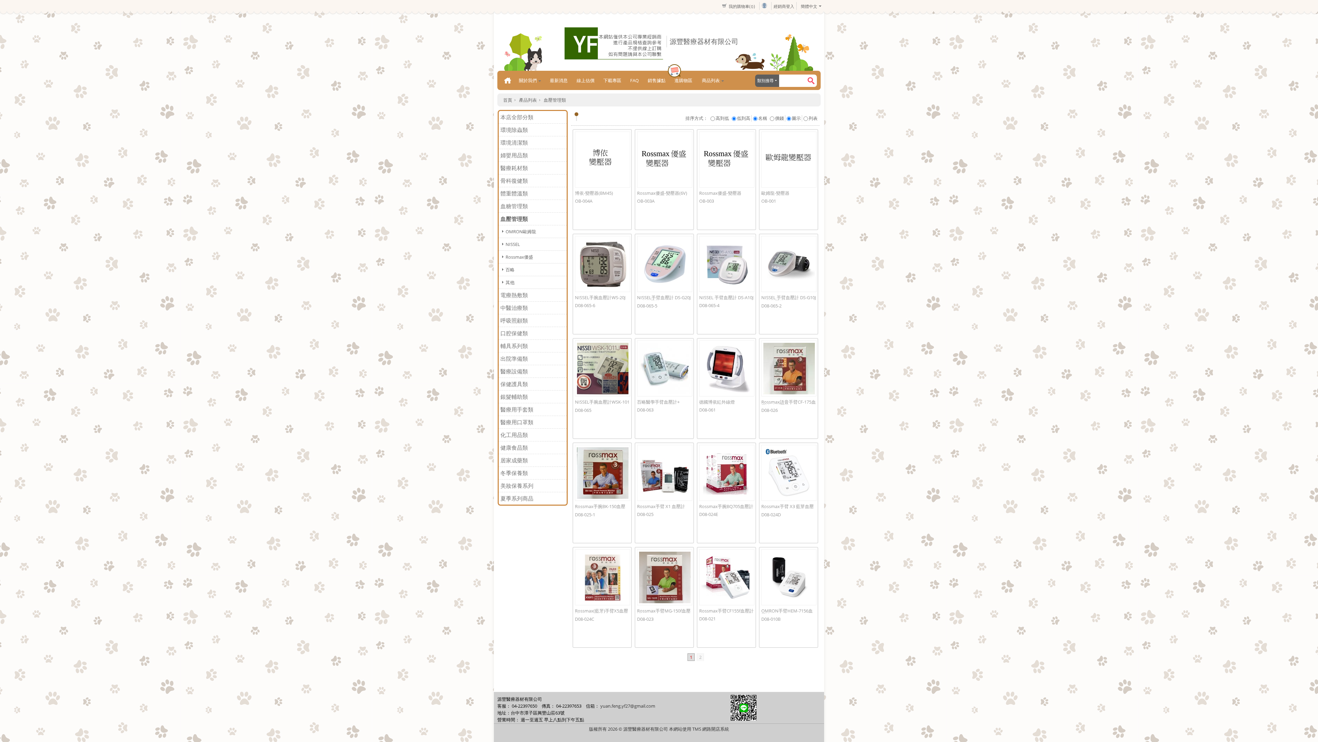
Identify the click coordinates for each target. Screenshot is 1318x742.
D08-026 (769, 410)
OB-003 (706, 201)
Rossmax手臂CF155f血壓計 (726, 611)
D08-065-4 (709, 305)
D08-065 (583, 410)
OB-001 (768, 201)
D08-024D (771, 514)
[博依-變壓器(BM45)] (602, 160)
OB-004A (583, 201)
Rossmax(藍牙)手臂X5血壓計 (601, 613)
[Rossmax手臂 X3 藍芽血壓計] (789, 473)
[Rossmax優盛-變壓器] (726, 160)
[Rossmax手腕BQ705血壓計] (726, 473)
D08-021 (707, 619)
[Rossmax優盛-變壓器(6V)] (664, 160)
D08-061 (707, 410)
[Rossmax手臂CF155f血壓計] (726, 577)
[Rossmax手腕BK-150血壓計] (602, 473)
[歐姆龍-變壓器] (789, 160)
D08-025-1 (585, 514)
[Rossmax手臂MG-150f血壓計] (664, 577)
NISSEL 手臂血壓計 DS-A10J (726, 297)
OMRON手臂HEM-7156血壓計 (787, 613)
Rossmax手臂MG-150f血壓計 (664, 613)
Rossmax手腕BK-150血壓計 (600, 508)
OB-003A (646, 201)
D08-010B (771, 619)
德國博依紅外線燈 (717, 402)
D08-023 (645, 619)
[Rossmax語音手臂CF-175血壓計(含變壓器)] (789, 368)
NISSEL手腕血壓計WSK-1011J (602, 404)
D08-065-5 (647, 306)
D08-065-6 (585, 305)
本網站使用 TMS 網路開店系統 (699, 729)
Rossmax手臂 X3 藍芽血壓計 (787, 508)
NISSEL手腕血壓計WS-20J (600, 297)
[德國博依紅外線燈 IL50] (726, 368)
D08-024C (584, 619)
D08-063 (645, 410)
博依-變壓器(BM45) (594, 193)
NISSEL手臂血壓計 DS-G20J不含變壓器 (664, 299)
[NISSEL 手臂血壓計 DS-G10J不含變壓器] (789, 264)
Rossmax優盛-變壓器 (720, 193)
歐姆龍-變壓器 (775, 193)
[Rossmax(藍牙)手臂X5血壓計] (602, 577)
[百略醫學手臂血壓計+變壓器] (664, 368)
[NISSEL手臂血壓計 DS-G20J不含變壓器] (664, 264)
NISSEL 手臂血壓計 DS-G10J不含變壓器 (788, 299)
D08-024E (708, 514)
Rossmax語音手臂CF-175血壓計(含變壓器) (788, 404)
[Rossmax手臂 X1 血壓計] (664, 473)
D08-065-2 (771, 306)
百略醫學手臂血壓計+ (658, 402)
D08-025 (645, 514)
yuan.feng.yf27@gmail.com (627, 706)
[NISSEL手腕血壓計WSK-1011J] (602, 368)
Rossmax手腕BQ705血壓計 (726, 506)
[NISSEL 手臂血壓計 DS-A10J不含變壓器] (726, 264)
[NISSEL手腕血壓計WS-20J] (602, 264)
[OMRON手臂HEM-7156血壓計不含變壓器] (789, 577)
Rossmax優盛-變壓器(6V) (662, 193)
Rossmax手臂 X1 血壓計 (661, 506)
